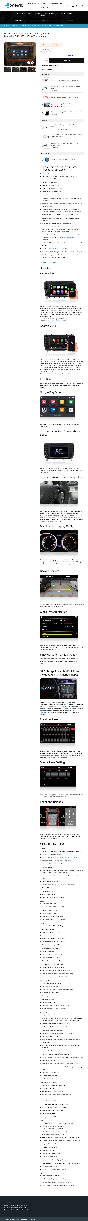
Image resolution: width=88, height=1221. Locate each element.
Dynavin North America (13, 1219)
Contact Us (7, 1203)
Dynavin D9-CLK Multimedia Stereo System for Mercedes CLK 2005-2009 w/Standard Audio (37, 25)
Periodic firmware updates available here (55, 248)
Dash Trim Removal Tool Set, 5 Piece (61, 97)
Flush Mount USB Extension (63, 227)
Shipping (42, 52)
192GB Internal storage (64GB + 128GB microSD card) (66, 112)
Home (7, 25)
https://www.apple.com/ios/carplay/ (54, 321)
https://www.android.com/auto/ (68, 374)
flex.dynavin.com (68, 708)
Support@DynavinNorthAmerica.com (15, 1207)
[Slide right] (32, 62)
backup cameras (68, 237)
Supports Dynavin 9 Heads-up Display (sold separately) (59, 857)
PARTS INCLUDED (48, 262)
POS (21, 1219)
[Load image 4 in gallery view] (31, 69)
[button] (32, 3)
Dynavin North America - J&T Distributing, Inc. (17, 1205)
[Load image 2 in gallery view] (15, 69)
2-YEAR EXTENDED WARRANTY (59, 159)
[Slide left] (28, 62)
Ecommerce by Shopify (29, 1219)
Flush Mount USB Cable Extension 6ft (61, 80)
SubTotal (43, 66)
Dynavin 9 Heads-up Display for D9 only (62, 104)
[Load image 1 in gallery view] (7, 69)
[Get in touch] (77, 5)
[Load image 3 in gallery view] (24, 69)
